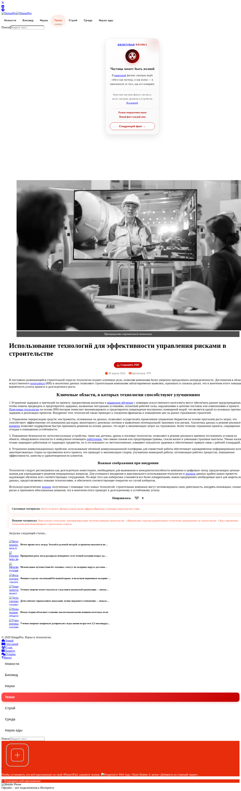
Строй (73, 20)
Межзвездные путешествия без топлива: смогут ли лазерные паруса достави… (63, 567)
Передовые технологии (24, 409)
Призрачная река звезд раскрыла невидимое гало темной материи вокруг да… (63, 555)
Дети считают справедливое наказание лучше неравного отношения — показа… (64, 600)
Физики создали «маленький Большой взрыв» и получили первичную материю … (65, 578)
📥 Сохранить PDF (128, 364)
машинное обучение (120, 402)
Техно (58, 20)
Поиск (6, 27)
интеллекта (37, 383)
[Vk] (3, 6)
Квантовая (126, 44)
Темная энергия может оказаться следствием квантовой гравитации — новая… (64, 589)
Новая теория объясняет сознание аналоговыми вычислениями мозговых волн (64, 612)
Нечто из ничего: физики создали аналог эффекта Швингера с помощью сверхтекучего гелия (90, 508)
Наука (44, 20)
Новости (10, 20)
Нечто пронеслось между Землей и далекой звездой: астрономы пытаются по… (64, 544)
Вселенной (132, 102)
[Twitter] (3, 3)
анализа (190, 473)
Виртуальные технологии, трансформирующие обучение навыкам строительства (81, 520)
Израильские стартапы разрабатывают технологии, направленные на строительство (172, 520)
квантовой (120, 75)
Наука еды (106, 20)
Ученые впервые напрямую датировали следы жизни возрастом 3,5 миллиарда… (65, 623)
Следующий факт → (132, 126)
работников (94, 439)
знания (46, 486)
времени (14, 426)
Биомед (28, 20)
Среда (88, 20)
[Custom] (3, 9)
